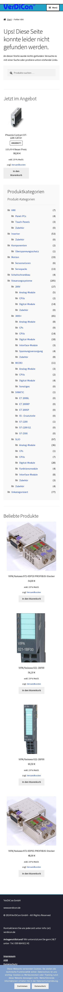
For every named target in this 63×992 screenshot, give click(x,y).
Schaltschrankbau (20, 274)
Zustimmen (22, 986)
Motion (15, 257)
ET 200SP (24, 409)
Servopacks (21, 268)
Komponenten (19, 245)
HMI (13, 210)
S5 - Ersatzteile (27, 415)
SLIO (17, 439)
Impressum (9, 956)
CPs (21, 327)
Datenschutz (10, 964)
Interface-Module (28, 345)
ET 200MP (24, 404)
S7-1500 (23, 433)
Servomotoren (23, 263)
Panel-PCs (20, 216)
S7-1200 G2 (25, 427)
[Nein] (59, 978)
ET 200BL (24, 398)
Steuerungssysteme (21, 280)
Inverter (15, 233)
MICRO (18, 362)
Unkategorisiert (19, 491)
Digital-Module (27, 304)
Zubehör (19, 227)
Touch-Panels (22, 221)
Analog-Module (27, 292)
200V (17, 286)
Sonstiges (24, 386)
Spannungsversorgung (31, 351)
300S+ (18, 315)
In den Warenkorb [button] (16, 173)
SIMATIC (19, 392)
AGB (6, 960)
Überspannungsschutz (27, 251)
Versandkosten (19, 164)
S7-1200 (23, 421)
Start (9, 19)
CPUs (22, 298)
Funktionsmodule (28, 468)
